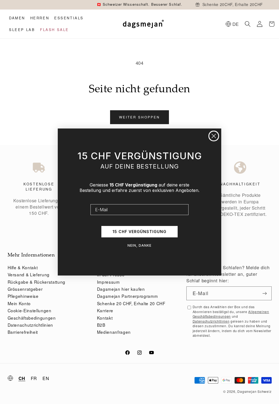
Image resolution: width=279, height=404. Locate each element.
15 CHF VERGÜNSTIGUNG (139, 231)
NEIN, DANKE (139, 245)
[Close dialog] (214, 136)
